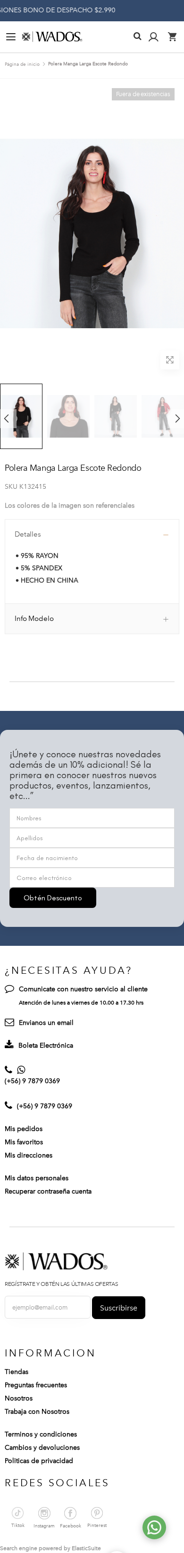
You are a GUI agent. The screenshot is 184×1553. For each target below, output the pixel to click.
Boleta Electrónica (45, 1045)
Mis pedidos (23, 1129)
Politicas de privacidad (39, 1461)
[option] (68, 416)
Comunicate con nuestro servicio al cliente (83, 989)
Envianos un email (46, 1023)
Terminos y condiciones (41, 1434)
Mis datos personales (36, 1178)
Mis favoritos (24, 1142)
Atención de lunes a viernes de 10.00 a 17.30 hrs (81, 1002)
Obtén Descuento (53, 897)
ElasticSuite (86, 1548)
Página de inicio (22, 64)
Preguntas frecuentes (36, 1385)
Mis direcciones (28, 1155)
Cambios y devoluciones (42, 1448)
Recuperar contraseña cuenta (48, 1191)
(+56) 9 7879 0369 (32, 1081)
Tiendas (16, 1372)
